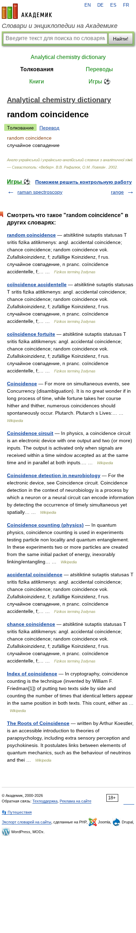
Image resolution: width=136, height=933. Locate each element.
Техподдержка (45, 801)
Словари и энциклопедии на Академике (60, 25)
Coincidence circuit (30, 433)
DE (100, 5)
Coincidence (22, 383)
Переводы (99, 69)
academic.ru (27, 11)
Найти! (120, 39)
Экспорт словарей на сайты (26, 822)
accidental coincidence (34, 574)
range (117, 192)
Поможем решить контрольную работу (83, 182)
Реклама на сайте (75, 801)
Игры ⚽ (100, 81)
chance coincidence (31, 624)
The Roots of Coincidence (38, 723)
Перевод (49, 128)
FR (126, 5)
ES (113, 5)
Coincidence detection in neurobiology (53, 475)
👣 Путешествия (17, 812)
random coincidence (31, 235)
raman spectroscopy (39, 192)
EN (87, 5)
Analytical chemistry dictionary (68, 57)
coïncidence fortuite (31, 334)
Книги (36, 81)
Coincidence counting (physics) (45, 525)
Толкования (36, 69)
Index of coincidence (32, 673)
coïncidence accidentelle (37, 284)
